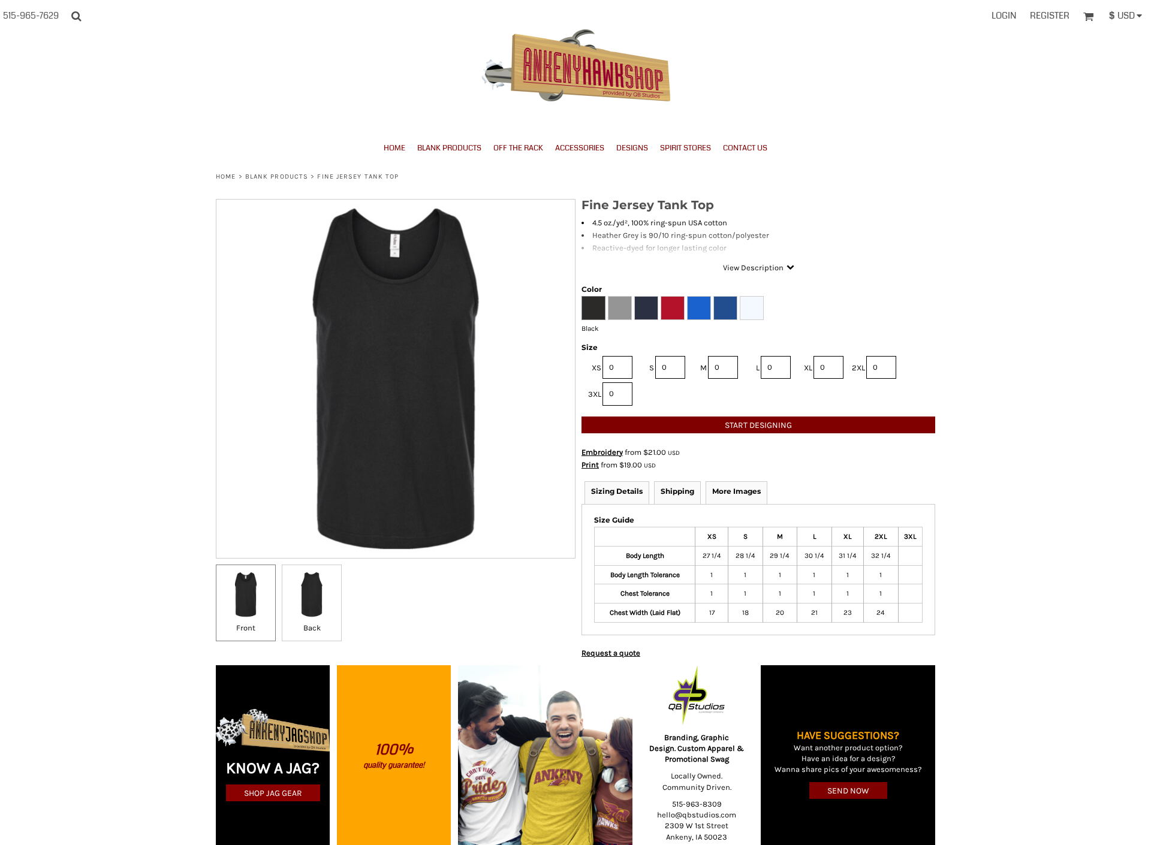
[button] (76, 16)
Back (312, 627)
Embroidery (602, 452)
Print (590, 464)
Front (245, 627)
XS (596, 367)
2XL (858, 367)
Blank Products (276, 176)
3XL (594, 394)
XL (808, 367)
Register (1049, 15)
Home (226, 176)
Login (1004, 15)
